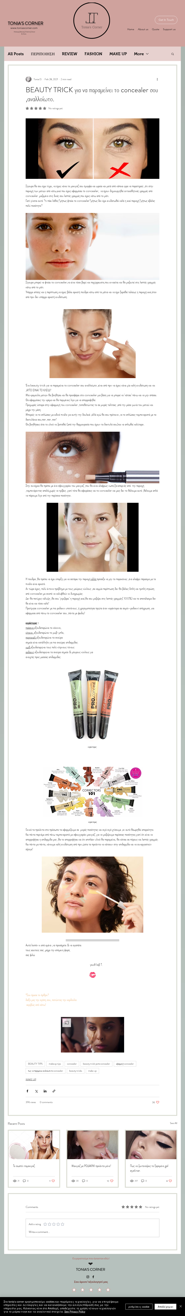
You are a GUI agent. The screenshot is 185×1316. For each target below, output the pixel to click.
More (139, 54)
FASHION (93, 54)
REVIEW (69, 54)
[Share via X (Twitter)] (36, 1091)
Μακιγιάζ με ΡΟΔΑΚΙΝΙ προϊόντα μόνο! (91, 1166)
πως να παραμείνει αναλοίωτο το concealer (45, 1071)
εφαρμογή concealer (125, 1064)
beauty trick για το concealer (96, 1064)
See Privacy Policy (74, 1311)
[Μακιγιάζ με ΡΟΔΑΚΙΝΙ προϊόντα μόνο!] (92, 1145)
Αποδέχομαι (165, 1306)
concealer (72, 1064)
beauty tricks (75, 1071)
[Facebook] (93, 1277)
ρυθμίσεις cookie (138, 1306)
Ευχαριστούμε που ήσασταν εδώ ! (90, 1258)
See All (173, 1123)
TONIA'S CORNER (90, 1269)
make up (92, 1071)
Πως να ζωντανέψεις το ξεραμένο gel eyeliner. (149, 1168)
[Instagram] (88, 1277)
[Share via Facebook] (27, 1091)
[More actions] (157, 79)
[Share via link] (54, 1091)
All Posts (16, 54)
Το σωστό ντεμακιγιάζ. (24, 1166)
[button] (172, 53)
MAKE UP (118, 54)
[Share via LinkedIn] (45, 1091)
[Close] (180, 1306)
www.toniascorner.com (24, 28)
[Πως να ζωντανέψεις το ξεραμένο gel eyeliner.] (151, 1145)
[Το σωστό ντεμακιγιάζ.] (34, 1145)
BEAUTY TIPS (35, 1064)
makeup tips (55, 1064)
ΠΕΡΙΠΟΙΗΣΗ (43, 54)
